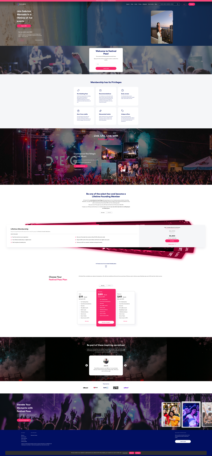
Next (125, 365)
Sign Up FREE (24, 25)
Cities (132, 4)
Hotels (135, 4)
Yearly (109, 285)
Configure (138, 452)
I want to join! (183, 441)
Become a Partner (34, 435)
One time (103, 212)
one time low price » (112, 0)
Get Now (172, 240)
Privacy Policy (125, 452)
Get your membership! (80, 166)
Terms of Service (24, 438)
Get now (22, 40)
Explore (127, 4)
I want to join (106, 68)
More (156, 4)
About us (22, 435)
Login (184, 4)
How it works (150, 4)
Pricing (140, 4)
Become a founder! (106, 322)
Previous (86, 365)
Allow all (131, 452)
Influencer (145, 4)
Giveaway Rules (24, 441)
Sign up (191, 4)
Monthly (109, 212)
